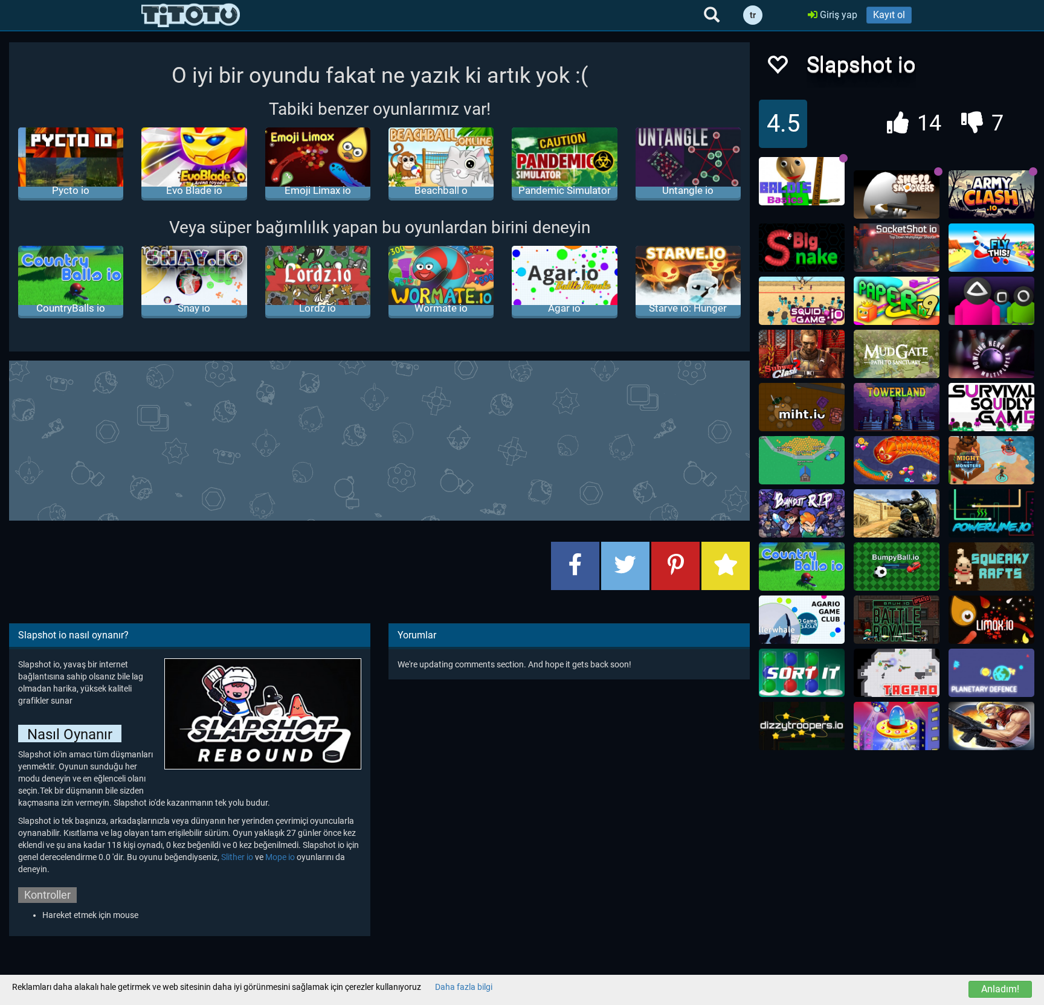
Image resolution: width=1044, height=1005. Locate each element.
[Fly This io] (991, 247)
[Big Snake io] (802, 247)
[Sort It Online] (802, 673)
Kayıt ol (889, 15)
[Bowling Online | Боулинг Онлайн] (991, 354)
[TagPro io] (896, 673)
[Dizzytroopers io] (802, 726)
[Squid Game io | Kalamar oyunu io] (802, 301)
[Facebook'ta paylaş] (575, 566)
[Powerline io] (991, 513)
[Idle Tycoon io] (802, 460)
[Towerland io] (896, 407)
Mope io (280, 857)
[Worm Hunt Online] (896, 460)
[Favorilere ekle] (777, 68)
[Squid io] (991, 301)
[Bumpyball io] (896, 566)
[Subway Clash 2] (802, 354)
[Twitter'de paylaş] (625, 566)
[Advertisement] (379, 439)
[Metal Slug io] (991, 726)
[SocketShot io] (896, 247)
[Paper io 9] (896, 301)
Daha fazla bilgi (463, 987)
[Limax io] (991, 620)
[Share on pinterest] (675, 566)
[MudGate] (896, 354)
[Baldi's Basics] (802, 181)
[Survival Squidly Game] (991, 407)
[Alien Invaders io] (896, 726)
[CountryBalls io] (802, 566)
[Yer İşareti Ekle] (725, 566)
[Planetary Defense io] (991, 673)
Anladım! (1000, 989)
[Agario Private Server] (802, 620)
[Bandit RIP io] (802, 513)
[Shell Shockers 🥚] (896, 194)
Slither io (237, 857)
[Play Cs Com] (896, 513)
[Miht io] (802, 407)
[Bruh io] (896, 620)
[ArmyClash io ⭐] (991, 194)
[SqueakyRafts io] (991, 566)
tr (753, 15)
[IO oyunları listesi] (190, 15)
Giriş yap (837, 15)
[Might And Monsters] (991, 460)
